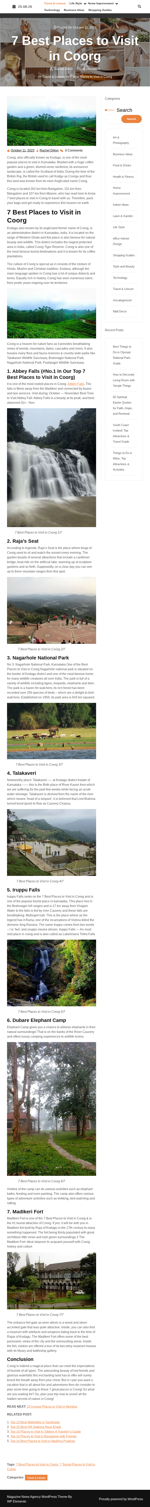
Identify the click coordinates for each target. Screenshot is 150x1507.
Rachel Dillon (49, 151)
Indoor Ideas (121, 204)
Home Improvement (101, 3)
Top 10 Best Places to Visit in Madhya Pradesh (42, 1441)
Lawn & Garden (123, 216)
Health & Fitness (123, 176)
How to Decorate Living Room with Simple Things (124, 380)
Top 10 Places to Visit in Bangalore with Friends (43, 1436)
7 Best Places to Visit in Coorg (37, 1464)
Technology (52, 10)
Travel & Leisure (55, 3)
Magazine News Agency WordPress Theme (37, 1496)
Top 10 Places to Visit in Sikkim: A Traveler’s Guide (45, 1431)
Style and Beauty (124, 266)
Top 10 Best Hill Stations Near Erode (35, 1427)
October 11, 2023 (23, 151)
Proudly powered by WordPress (121, 1499)
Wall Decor (120, 311)
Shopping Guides (100, 10)
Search (124, 110)
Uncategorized (122, 300)
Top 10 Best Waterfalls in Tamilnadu (35, 1422)
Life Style (76, 3)
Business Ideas (74, 10)
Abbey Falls (76, 384)
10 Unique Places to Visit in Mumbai (52, 1406)
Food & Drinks (122, 165)
